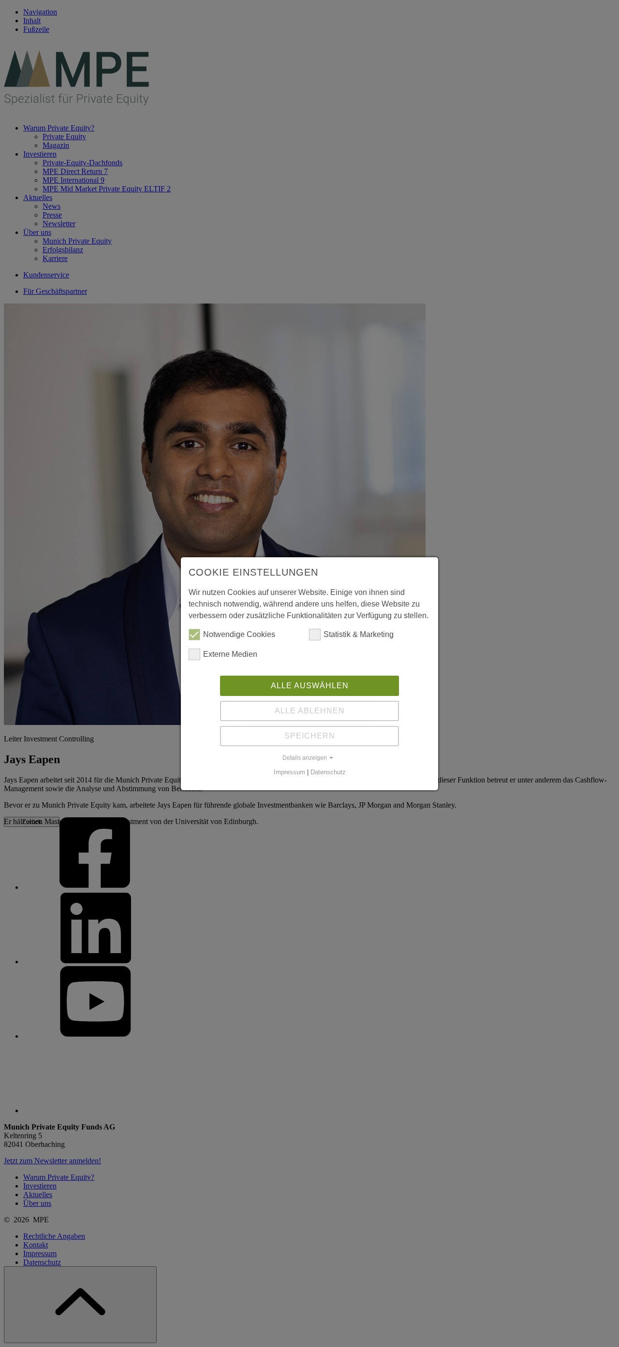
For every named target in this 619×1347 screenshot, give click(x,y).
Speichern (309, 736)
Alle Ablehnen (310, 711)
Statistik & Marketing (359, 634)
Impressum (289, 772)
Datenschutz (328, 772)
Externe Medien (230, 654)
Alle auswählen (310, 685)
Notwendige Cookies (239, 634)
